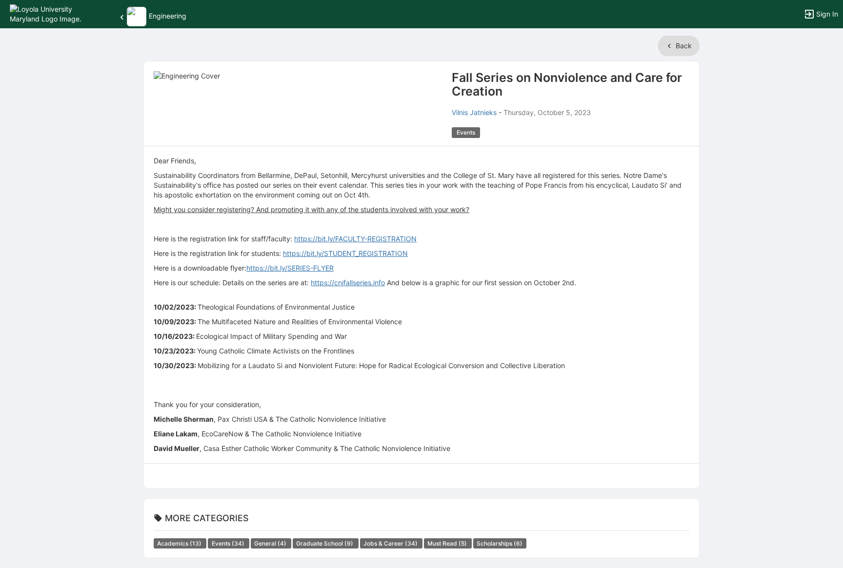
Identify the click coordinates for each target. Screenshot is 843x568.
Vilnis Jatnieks (474, 112)
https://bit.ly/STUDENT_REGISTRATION (345, 253)
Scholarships (499, 543)
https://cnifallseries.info (348, 282)
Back (683, 45)
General (271, 543)
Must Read (447, 543)
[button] (50, 13)
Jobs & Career (391, 543)
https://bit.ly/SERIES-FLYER (290, 268)
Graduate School (325, 543)
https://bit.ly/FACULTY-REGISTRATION (355, 239)
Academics (180, 543)
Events (229, 543)
